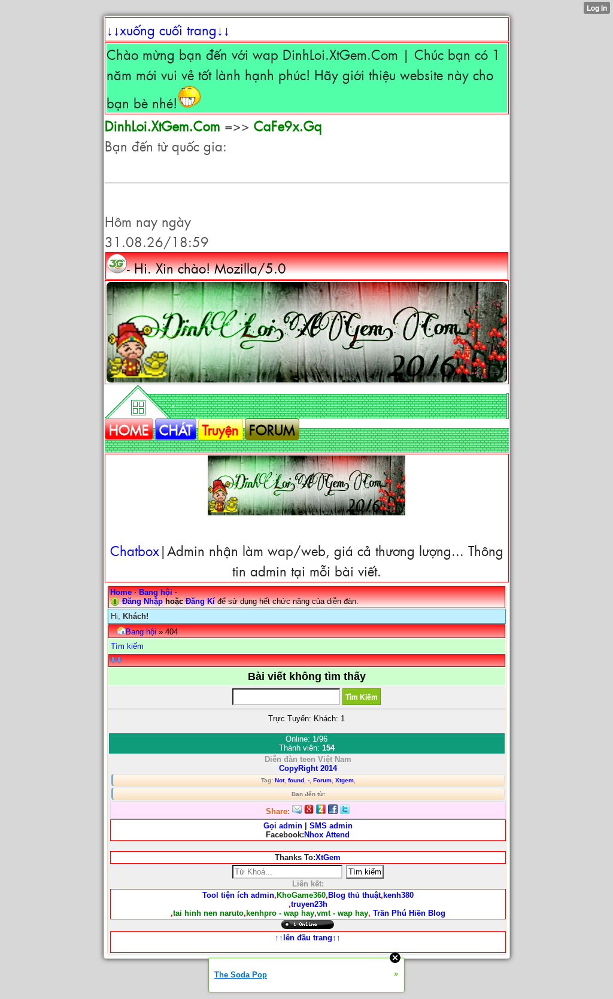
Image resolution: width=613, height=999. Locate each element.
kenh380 (398, 895)
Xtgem (344, 780)
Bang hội (155, 592)
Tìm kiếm (127, 646)
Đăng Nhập (142, 601)
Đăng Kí (200, 601)
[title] (307, 332)
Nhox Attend (327, 834)
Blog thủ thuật (354, 895)
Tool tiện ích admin (238, 895)
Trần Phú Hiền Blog (409, 913)
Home (121, 592)
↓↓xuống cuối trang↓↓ (168, 29)
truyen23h (309, 904)
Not (279, 780)
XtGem (328, 857)
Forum (322, 780)
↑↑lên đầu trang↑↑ (308, 937)
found (296, 780)
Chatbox (134, 550)
